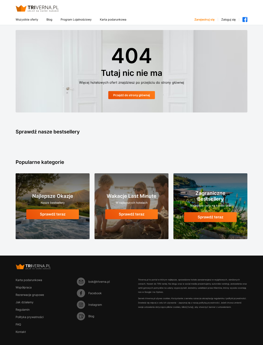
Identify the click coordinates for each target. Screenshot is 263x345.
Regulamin (23, 309)
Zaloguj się (228, 19)
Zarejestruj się (204, 19)
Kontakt (21, 331)
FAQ (18, 324)
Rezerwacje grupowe (30, 294)
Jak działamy (24, 302)
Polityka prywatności (30, 317)
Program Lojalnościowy (76, 19)
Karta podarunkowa (113, 19)
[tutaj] (190, 307)
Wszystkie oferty (27, 19)
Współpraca (24, 287)
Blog (49, 19)
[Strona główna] (42, 8)
